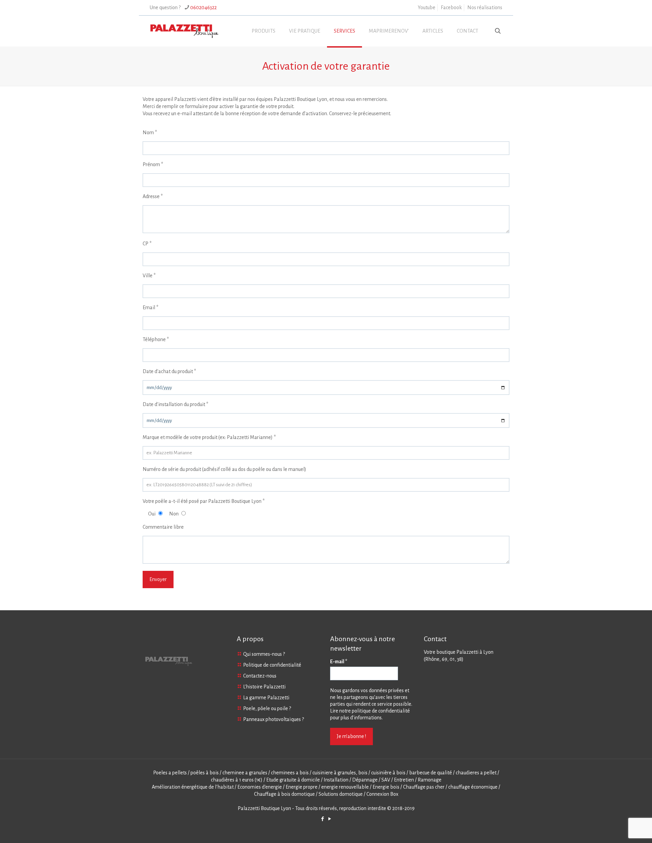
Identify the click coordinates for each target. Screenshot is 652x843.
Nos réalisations (484, 7)
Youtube (426, 7)
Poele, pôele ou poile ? (267, 708)
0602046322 (203, 7)
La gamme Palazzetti (266, 697)
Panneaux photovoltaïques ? (273, 719)
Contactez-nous (259, 676)
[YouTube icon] (329, 819)
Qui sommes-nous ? (264, 654)
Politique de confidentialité (272, 665)
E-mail (338, 661)
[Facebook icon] (322, 819)
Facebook (451, 7)
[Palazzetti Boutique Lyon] (184, 31)
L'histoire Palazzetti (264, 686)
